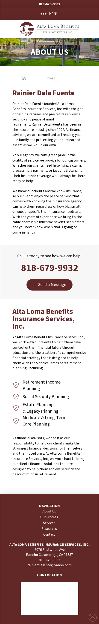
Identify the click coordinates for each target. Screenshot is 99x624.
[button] (49, 14)
